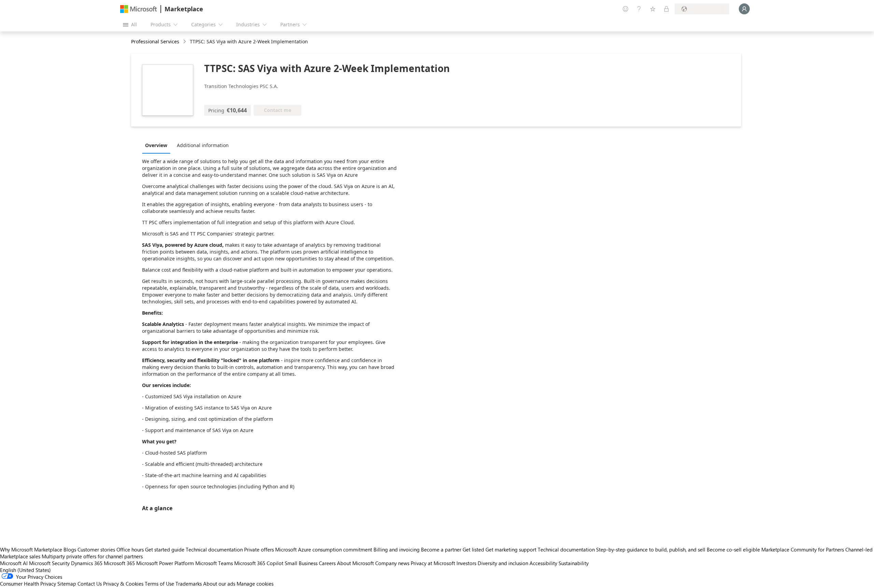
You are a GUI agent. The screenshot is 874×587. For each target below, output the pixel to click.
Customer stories (96, 549)
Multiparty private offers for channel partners (92, 556)
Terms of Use (159, 583)
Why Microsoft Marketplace (31, 549)
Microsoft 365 (119, 563)
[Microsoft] (138, 9)
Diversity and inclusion (503, 563)
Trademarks (188, 583)
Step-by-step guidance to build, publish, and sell (650, 549)
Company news (392, 563)
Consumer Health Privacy (28, 583)
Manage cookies (255, 583)
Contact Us (89, 583)
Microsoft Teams (214, 563)
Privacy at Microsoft (433, 563)
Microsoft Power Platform (165, 563)
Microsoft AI (14, 563)
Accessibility (543, 563)
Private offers (259, 549)
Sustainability (574, 563)
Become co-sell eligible (733, 549)
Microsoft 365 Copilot (258, 563)
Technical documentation (214, 549)
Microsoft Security (49, 563)
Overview (156, 145)
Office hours (130, 549)
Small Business (301, 563)
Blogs (70, 549)
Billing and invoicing (396, 549)
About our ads (219, 583)
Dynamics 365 (86, 563)
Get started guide (164, 549)
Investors (466, 563)
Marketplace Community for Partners (802, 549)
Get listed (473, 549)
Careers (327, 563)
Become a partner (441, 549)
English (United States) (25, 570)
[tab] (158, 145)
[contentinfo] (185, 41)
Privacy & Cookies (123, 583)
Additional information (203, 145)
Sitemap (66, 583)
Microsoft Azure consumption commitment (324, 549)
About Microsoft (355, 563)
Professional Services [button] (155, 41)
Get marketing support (510, 549)
